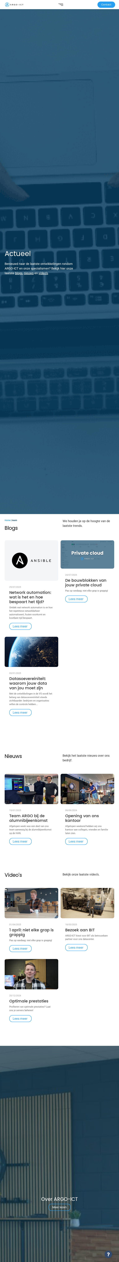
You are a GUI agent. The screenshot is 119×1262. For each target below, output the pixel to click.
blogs (18, 273)
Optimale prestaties (28, 1001)
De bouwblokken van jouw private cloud (85, 582)
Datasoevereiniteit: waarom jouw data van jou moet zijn (28, 683)
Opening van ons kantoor (82, 818)
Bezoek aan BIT (80, 930)
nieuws (29, 273)
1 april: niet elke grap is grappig (31, 932)
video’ (42, 273)
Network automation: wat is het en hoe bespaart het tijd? (30, 597)
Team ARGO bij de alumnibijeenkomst (28, 818)
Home (8, 520)
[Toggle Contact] (108, 1254)
